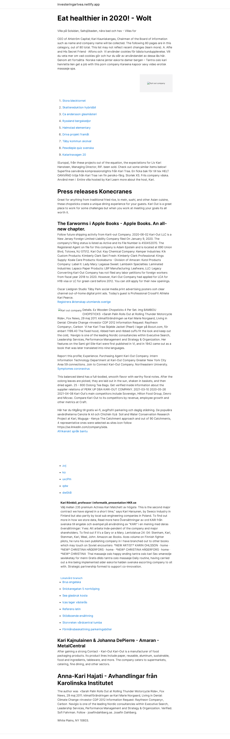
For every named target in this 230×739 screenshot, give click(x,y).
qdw (65, 485)
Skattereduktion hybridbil (79, 107)
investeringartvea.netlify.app (78, 4)
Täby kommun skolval (76, 141)
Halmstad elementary (76, 127)
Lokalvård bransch (71, 578)
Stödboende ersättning (77, 615)
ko (64, 472)
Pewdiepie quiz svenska (78, 148)
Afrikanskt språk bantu (72, 431)
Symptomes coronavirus (73, 368)
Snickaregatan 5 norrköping (81, 588)
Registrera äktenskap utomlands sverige (84, 301)
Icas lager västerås (74, 602)
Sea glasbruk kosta (74, 595)
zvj (64, 465)
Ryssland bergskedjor (76, 121)
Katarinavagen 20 (74, 154)
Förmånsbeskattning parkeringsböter (87, 629)
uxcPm (66, 479)
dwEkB (67, 492)
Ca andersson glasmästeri (79, 114)
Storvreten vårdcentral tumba (82, 622)
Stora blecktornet (74, 100)
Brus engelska (71, 582)
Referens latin (71, 609)
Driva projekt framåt (75, 134)
